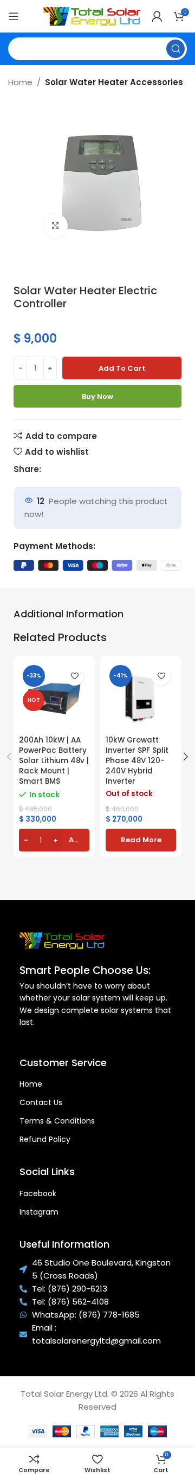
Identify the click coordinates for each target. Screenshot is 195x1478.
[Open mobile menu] (13, 16)
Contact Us (41, 1102)
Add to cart (122, 368)
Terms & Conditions (57, 1120)
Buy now (97, 396)
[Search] (175, 49)
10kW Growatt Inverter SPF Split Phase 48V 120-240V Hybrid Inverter (137, 760)
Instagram (39, 1211)
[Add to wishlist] (74, 676)
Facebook (38, 1193)
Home (20, 82)
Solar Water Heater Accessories (114, 82)
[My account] (157, 16)
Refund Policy (45, 1139)
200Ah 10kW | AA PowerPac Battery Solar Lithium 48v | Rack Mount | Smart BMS (54, 760)
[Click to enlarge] (55, 226)
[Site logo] (92, 15)
